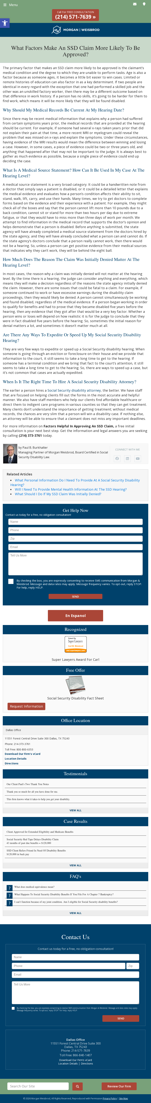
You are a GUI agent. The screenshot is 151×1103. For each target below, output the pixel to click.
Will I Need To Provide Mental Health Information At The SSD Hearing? (71, 489)
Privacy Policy (110, 1098)
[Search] (77, 1086)
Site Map (123, 1098)
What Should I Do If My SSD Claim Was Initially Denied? (58, 494)
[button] (5, 23)
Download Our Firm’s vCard (75, 1060)
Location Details (16, 758)
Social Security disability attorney (74, 390)
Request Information (26, 706)
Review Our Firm (119, 1086)
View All (76, 810)
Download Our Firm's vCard (22, 754)
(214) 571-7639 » (75, 15)
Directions (11, 763)
